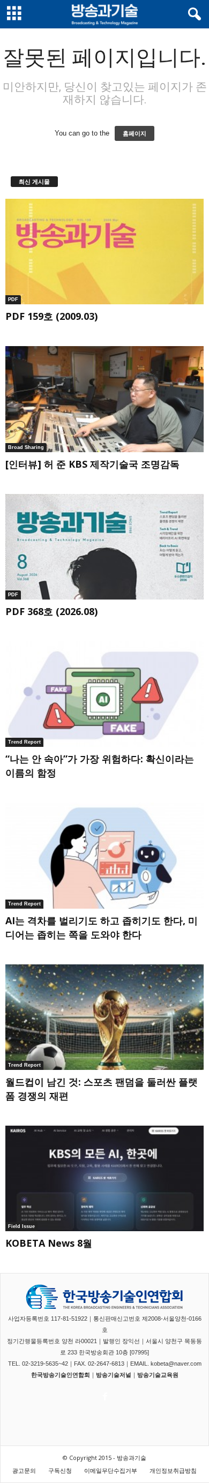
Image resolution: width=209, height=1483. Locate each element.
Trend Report (24, 742)
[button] (192, 14)
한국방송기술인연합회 (60, 1375)
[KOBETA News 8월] (104, 1178)
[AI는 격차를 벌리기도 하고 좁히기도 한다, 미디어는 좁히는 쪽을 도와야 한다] (104, 855)
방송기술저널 (113, 1375)
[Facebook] (104, 1393)
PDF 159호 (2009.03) (51, 316)
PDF (13, 299)
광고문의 (24, 1470)
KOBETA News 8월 (48, 1243)
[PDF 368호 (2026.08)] (104, 547)
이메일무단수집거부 (110, 1470)
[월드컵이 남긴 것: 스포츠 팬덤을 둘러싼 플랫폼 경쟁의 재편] (104, 1017)
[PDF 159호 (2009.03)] (104, 251)
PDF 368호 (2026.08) (51, 611)
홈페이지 (134, 133)
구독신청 (60, 1470)
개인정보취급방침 (173, 1470)
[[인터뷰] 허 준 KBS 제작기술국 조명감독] (104, 399)
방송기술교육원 (157, 1375)
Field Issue (21, 1226)
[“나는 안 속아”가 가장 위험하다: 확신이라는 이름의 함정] (104, 694)
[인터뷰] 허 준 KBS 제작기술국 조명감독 (92, 464)
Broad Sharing (26, 447)
